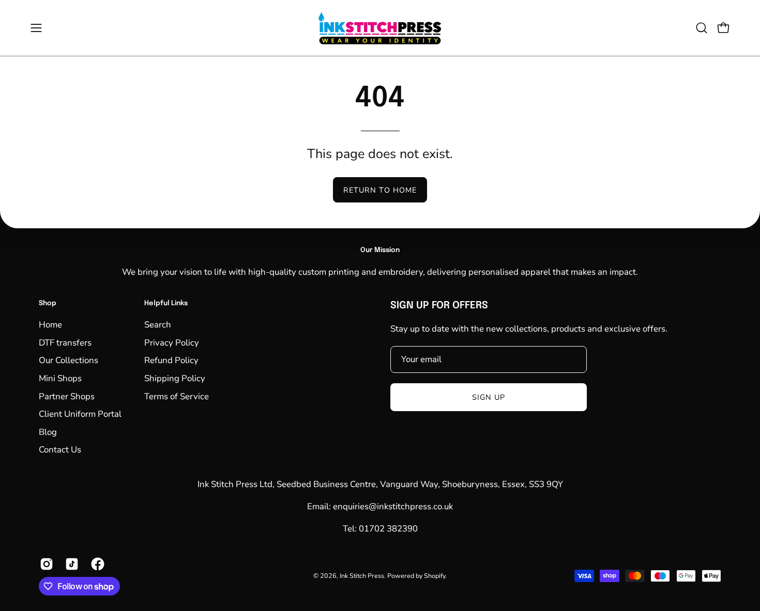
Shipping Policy (174, 378)
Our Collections (68, 360)
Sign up (489, 397)
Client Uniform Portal (80, 414)
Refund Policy (171, 360)
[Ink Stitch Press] (380, 28)
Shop (47, 303)
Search (157, 325)
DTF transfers (65, 343)
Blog (48, 432)
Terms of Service (176, 396)
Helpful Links (166, 303)
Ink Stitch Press (362, 575)
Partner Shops (67, 396)
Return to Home (380, 190)
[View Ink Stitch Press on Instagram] (45, 564)
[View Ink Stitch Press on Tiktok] (70, 564)
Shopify (434, 575)
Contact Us (60, 450)
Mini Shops (60, 378)
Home (50, 325)
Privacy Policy (171, 343)
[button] (701, 28)
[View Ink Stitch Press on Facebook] (96, 564)
